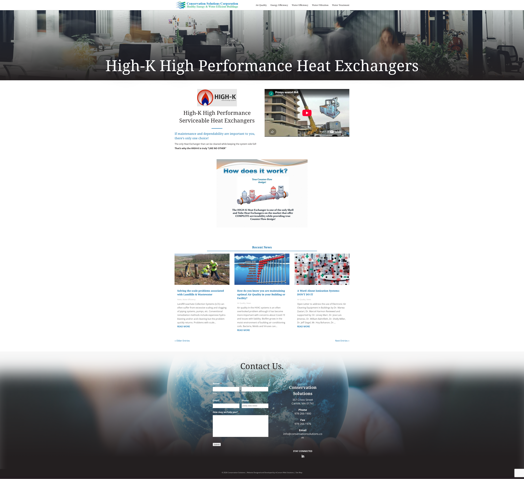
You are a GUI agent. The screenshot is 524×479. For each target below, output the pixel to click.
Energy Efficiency (279, 5)
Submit (217, 444)
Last (243, 393)
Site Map (299, 472)
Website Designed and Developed (260, 472)
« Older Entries (182, 340)
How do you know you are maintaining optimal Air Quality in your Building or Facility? (261, 294)
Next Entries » (342, 340)
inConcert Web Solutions (284, 472)
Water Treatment (340, 5)
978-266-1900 (302, 413)
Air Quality (261, 5)
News (179, 299)
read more (183, 326)
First (215, 393)
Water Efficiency (300, 5)
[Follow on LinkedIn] (303, 456)
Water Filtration (320, 5)
